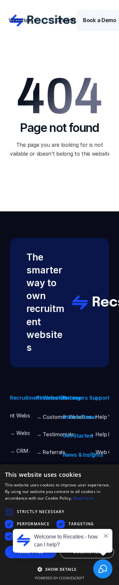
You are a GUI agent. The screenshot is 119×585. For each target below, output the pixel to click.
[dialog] (59, 524)
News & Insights (83, 454)
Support (99, 397)
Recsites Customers (62, 397)
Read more (83, 498)
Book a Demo (79, 417)
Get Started (78, 435)
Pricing (71, 397)
